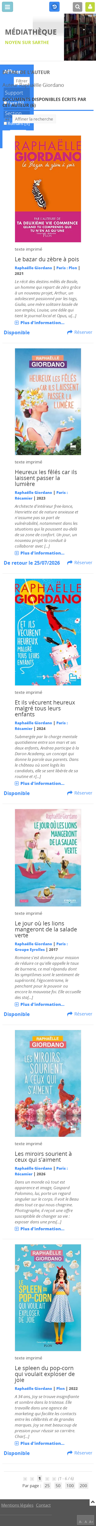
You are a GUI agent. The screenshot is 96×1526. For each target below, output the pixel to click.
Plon (60, 1388)
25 (47, 1485)
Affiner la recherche (34, 119)
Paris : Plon (66, 267)
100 (70, 1485)
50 (58, 1485)
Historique (54, 7)
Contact (43, 1505)
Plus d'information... (42, 322)
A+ (91, 1521)
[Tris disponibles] (7, 119)
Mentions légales (17, 1505)
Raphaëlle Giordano (33, 267)
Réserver (83, 332)
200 (83, 1485)
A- (80, 1521)
